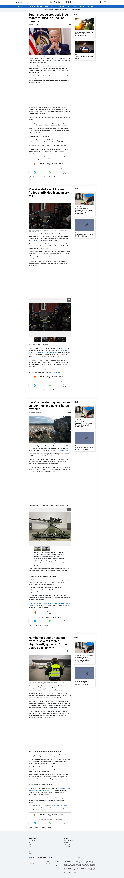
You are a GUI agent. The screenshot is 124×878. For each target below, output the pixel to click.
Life (46, 6)
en (19, 2)
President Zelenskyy (75, 9)
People (91, 6)
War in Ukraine (36, 6)
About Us (31, 861)
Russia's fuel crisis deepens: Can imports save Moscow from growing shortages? (84, 211)
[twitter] (73, 858)
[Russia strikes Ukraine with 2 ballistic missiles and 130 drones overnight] (84, 24)
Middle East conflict (48, 9)
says (62, 60)
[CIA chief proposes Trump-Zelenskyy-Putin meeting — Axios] (84, 47)
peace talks (58, 9)
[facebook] (67, 858)
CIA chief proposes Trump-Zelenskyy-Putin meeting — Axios (84, 56)
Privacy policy (49, 863)
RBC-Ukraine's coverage (55, 159)
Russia (40, 389)
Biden (40, 176)
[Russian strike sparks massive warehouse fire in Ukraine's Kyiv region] (84, 225)
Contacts (48, 868)
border (49, 827)
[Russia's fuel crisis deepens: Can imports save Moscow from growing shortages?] (84, 199)
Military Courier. (65, 450)
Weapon (47, 625)
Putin (45, 176)
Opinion (82, 6)
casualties (61, 389)
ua (16, 2)
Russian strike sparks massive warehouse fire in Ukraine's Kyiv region (84, 234)
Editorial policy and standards (52, 861)
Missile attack (52, 176)
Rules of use (31, 863)
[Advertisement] (49, 95)
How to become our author (52, 865)
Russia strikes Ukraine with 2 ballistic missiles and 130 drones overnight (84, 34)
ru (22, 2)
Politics (62, 6)
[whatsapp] (79, 858)
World (53, 6)
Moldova (37, 827)
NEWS (76, 14)
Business (72, 6)
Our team (31, 868)
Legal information (33, 865)
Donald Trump (66, 9)
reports (36, 240)
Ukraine (46, 389)
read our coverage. (54, 372)
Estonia (43, 827)
